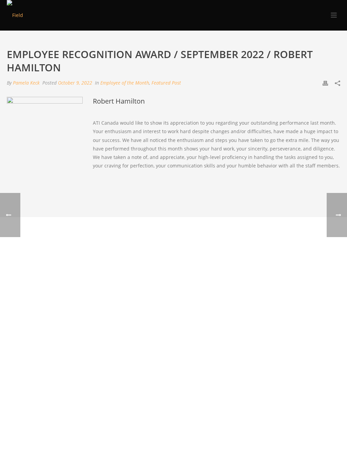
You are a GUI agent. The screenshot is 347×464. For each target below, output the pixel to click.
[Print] (325, 83)
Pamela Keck (26, 82)
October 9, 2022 (75, 82)
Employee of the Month (124, 82)
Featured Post (166, 82)
